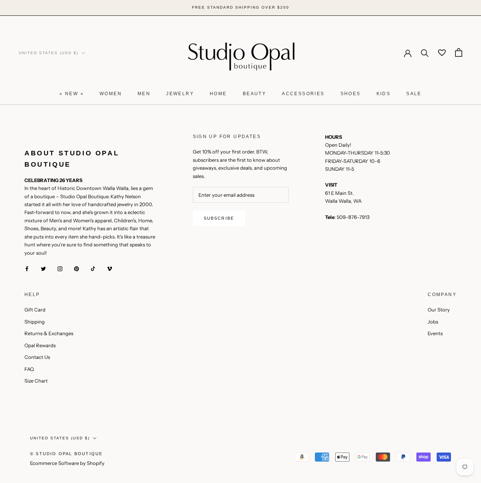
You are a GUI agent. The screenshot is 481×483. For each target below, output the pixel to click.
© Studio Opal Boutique (66, 453)
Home (218, 93)
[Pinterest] (76, 268)
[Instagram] (59, 268)
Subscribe (219, 218)
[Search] (425, 52)
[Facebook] (26, 268)
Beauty (254, 93)
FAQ (29, 369)
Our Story (439, 310)
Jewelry (180, 93)
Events (435, 333)
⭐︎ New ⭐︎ (71, 93)
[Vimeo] (109, 268)
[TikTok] (93, 268)
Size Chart (36, 381)
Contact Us (37, 357)
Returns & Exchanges (48, 333)
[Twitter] (43, 268)
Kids (384, 93)
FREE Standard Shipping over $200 (240, 7)
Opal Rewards (40, 345)
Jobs (433, 322)
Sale (414, 93)
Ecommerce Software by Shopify (67, 463)
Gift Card (34, 310)
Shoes (350, 93)
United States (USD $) (49, 52)
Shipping (34, 322)
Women (111, 93)
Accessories (303, 93)
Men (144, 93)
